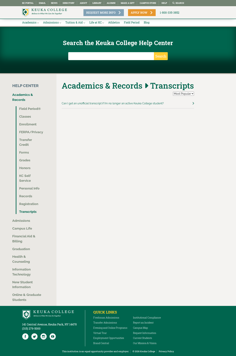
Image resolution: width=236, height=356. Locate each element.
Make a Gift (127, 3)
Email (42, 3)
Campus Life (22, 228)
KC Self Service (25, 178)
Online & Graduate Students (26, 297)
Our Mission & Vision (145, 343)
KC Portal (28, 3)
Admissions (51, 22)
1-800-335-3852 (169, 12)
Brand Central (101, 343)
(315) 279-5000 (31, 328)
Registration (28, 204)
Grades (24, 160)
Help (164, 3)
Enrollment (27, 124)
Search (180, 3)
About (83, 3)
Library (96, 3)
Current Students (142, 338)
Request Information (144, 333)
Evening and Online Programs (110, 327)
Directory (68, 3)
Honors (24, 168)
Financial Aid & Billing (23, 238)
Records (25, 196)
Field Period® (30, 109)
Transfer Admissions (105, 322)
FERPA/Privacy (31, 132)
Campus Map (140, 327)
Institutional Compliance (147, 317)
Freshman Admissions (106, 317)
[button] (128, 103)
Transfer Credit (25, 142)
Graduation (21, 249)
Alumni (111, 3)
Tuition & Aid (74, 22)
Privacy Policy (166, 351)
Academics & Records (22, 97)
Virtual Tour (100, 333)
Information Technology (21, 271)
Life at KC (95, 22)
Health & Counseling (21, 259)
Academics (29, 22)
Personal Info (29, 188)
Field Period (132, 22)
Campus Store (148, 3)
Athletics (114, 22)
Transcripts (27, 211)
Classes (25, 116)
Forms (24, 152)
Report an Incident (143, 322)
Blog (146, 22)
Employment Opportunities (108, 338)
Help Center (25, 85)
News (54, 3)
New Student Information (22, 284)
